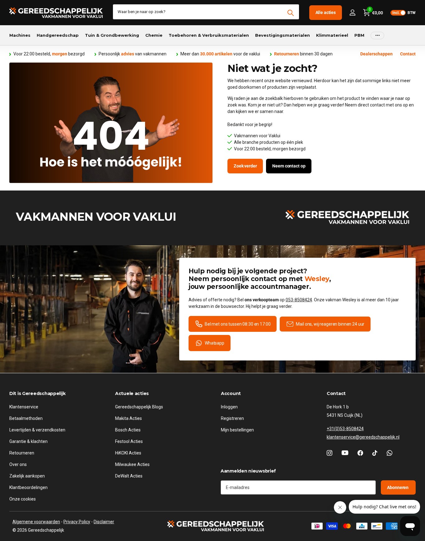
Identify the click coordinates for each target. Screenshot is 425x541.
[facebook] (360, 452)
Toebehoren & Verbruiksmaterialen (209, 35)
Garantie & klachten (28, 441)
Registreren (232, 418)
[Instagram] (329, 452)
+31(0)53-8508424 (345, 428)
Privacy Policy (76, 521)
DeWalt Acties (128, 475)
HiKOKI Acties (128, 452)
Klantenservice (23, 406)
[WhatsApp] (389, 452)
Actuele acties (132, 393)
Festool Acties (129, 441)
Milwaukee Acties (132, 464)
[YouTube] (345, 452)
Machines (19, 35)
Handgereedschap (58, 35)
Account (231, 393)
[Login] (352, 13)
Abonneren (398, 487)
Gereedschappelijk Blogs (139, 406)
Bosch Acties (128, 429)
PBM (359, 35)
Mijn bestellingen (237, 429)
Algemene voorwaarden (36, 521)
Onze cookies (22, 498)
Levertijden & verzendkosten (37, 429)
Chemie (153, 35)
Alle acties (325, 12)
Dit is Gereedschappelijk (37, 393)
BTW (404, 13)
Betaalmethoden (26, 418)
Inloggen (229, 406)
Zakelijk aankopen (27, 475)
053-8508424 (299, 299)
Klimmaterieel (332, 35)
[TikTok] (374, 452)
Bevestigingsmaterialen (282, 35)
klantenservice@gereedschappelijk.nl (363, 436)
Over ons (18, 464)
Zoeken (290, 12)
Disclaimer (104, 521)
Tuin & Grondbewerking (112, 35)
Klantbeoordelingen (28, 487)
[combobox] (206, 12)
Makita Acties (128, 418)
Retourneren (21, 452)
